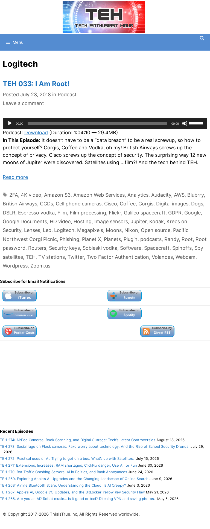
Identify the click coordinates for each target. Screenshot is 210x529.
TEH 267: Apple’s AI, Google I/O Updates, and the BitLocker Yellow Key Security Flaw (72, 492)
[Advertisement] (105, 384)
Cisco (110, 204)
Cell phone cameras (78, 204)
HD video (60, 221)
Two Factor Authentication (118, 257)
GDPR (175, 213)
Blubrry (195, 195)
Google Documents (25, 221)
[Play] (10, 123)
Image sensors (111, 221)
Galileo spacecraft (144, 213)
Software (130, 248)
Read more (15, 177)
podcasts (151, 239)
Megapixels (90, 230)
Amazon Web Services (99, 195)
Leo (47, 230)
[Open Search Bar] (202, 38)
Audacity (161, 195)
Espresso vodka (36, 213)
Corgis (145, 204)
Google (192, 213)
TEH (31, 257)
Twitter (76, 257)
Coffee (128, 204)
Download (36, 132)
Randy (171, 239)
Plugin (131, 239)
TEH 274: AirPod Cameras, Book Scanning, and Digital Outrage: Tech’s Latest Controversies (77, 440)
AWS (179, 195)
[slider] (197, 123)
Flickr (115, 213)
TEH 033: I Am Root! (36, 84)
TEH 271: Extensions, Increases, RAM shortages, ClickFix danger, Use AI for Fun (68, 465)
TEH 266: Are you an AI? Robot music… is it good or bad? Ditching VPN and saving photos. (78, 498)
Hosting (83, 221)
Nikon (131, 230)
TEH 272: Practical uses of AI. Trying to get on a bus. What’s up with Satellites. (67, 458)
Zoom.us (40, 266)
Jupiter (139, 221)
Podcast (67, 94)
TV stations (51, 257)
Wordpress (15, 266)
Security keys (64, 248)
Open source (155, 230)
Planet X (91, 239)
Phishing (69, 239)
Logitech (64, 230)
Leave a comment (23, 103)
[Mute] (185, 123)
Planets (112, 239)
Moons (114, 230)
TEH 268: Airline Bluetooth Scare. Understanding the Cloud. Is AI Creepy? (63, 485)
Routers (37, 248)
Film (62, 213)
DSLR (9, 213)
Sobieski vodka (100, 248)
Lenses (32, 230)
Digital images (172, 204)
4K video (31, 195)
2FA (13, 195)
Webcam (186, 257)
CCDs (46, 204)
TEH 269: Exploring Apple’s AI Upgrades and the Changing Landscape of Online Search (74, 478)
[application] (105, 123)
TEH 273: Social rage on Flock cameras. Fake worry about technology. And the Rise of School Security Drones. (94, 446)
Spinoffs (182, 248)
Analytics (137, 195)
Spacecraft (157, 248)
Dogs (197, 204)
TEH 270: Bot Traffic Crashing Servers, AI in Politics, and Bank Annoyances (63, 472)
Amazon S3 (57, 195)
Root (187, 239)
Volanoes (162, 257)
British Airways (20, 204)
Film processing (88, 213)
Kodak (156, 221)
